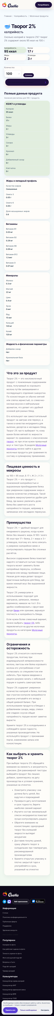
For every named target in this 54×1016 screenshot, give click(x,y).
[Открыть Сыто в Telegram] (4, 901)
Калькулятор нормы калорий (13, 981)
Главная (8, 16)
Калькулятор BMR (9, 994)
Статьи (5, 913)
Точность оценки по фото (12, 953)
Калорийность (20, 16)
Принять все (10, 1010)
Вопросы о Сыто (9, 962)
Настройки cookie (10, 934)
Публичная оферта (10, 922)
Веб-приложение (21, 902)
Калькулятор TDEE (10, 998)
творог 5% (29, 623)
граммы (28, 75)
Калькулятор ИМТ (9, 985)
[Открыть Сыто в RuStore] (38, 901)
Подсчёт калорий (9, 967)
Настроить (45, 1010)
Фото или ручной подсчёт (12, 958)
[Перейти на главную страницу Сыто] (11, 894)
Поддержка (7, 926)
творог (10, 441)
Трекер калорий (9, 971)
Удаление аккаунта (10, 930)
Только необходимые (28, 1010)
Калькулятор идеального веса (14, 990)
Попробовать (43, 5)
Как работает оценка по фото (14, 949)
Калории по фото (9, 945)
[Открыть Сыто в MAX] (9, 901)
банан (16, 610)
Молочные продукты (39, 16)
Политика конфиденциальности (15, 917)
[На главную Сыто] (10, 5)
